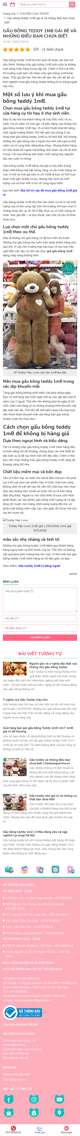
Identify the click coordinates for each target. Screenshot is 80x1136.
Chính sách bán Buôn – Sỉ (19, 1040)
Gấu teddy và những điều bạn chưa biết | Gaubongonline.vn (49, 761)
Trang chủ (9, 14)
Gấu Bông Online (14, 1080)
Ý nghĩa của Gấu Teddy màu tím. (25, 700)
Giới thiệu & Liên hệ (15, 1058)
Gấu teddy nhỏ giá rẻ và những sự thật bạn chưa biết (53, 797)
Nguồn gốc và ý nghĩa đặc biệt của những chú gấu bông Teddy (53, 665)
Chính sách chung (14, 1045)
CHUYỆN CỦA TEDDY (34, 14)
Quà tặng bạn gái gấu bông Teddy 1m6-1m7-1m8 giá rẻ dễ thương (38, 729)
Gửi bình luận (40, 637)
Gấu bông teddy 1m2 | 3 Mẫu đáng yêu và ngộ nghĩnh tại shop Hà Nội (35, 833)
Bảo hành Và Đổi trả (16, 1053)
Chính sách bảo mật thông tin (22, 1049)
